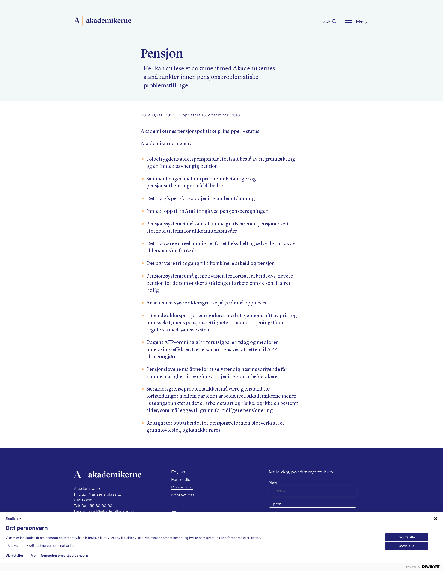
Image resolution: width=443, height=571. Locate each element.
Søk (327, 21)
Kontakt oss (182, 495)
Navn (274, 482)
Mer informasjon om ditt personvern (59, 555)
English (178, 471)
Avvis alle (406, 546)
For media (180, 479)
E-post (275, 504)
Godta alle (407, 537)
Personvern (182, 487)
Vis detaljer (14, 555)
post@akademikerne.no (111, 511)
